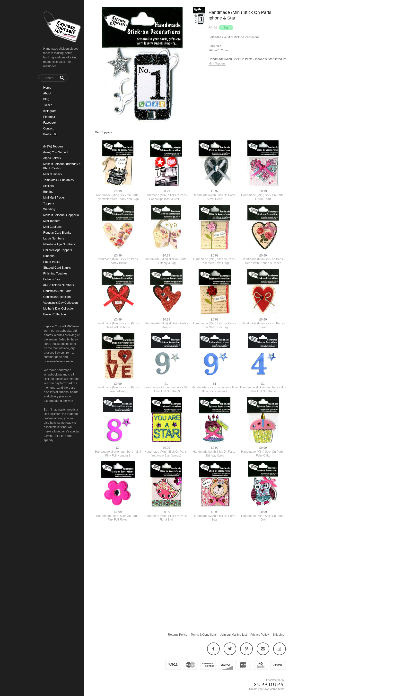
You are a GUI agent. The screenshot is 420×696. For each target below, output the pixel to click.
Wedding (49, 209)
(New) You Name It (55, 152)
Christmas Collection (57, 297)
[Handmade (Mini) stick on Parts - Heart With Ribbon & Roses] (263, 228)
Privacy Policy (259, 634)
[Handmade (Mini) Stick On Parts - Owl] (263, 484)
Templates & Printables (58, 180)
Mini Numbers (52, 174)
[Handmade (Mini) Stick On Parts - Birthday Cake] (215, 420)
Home (47, 87)
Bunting (48, 191)
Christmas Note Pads (57, 291)
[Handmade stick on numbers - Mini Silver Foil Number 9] (166, 356)
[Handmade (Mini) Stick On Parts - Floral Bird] (166, 484)
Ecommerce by (275, 679)
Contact (48, 128)
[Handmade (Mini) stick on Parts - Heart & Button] (118, 228)
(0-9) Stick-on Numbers (58, 285)
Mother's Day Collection (59, 308)
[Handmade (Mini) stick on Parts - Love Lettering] (118, 356)
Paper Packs (51, 262)
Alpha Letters (52, 158)
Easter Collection (54, 314)
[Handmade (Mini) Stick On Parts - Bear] (215, 484)
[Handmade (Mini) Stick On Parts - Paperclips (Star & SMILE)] (166, 163)
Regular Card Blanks (57, 232)
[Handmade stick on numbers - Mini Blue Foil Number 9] (215, 356)
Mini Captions (52, 227)
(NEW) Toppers (53, 146)
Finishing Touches (55, 273)
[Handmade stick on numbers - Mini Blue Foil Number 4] (263, 356)
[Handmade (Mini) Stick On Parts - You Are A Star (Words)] (166, 420)
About (47, 93)
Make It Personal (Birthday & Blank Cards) (62, 166)
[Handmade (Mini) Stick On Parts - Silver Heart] (215, 163)
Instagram (49, 111)
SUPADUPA (269, 684)
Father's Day (51, 279)
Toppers (48, 203)
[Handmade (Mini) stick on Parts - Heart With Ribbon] (118, 292)
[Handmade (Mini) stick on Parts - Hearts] (166, 292)
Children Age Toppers (57, 250)
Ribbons (48, 256)
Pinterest (49, 117)
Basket (48, 134)
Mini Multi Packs (54, 197)
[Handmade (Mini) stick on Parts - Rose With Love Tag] (215, 292)
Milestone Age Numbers (59, 244)
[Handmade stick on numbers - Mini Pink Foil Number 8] (118, 420)
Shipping (278, 634)
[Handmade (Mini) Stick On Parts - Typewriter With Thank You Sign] (118, 163)
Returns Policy (177, 634)
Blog (46, 99)
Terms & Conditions (204, 634)
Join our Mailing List (233, 634)
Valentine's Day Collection (60, 302)
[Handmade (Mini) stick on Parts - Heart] (263, 292)
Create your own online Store (266, 688)
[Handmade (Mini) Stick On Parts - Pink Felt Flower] (118, 484)
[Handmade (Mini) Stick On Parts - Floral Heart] (263, 163)
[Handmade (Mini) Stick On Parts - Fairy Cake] (263, 420)
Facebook (49, 122)
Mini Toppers (51, 221)
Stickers (48, 186)
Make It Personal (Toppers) (61, 215)
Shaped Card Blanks (57, 267)
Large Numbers (53, 238)
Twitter (47, 105)
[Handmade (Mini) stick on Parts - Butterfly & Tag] (166, 228)
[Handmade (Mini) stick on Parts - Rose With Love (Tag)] (215, 228)
